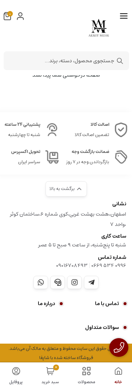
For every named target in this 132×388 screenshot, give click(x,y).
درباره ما (46, 303)
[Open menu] (123, 16)
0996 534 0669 (108, 265)
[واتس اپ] (40, 282)
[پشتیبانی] (57, 282)
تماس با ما (107, 303)
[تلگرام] (91, 282)
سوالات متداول (102, 327)
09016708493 (72, 265)
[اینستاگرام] (74, 282)
